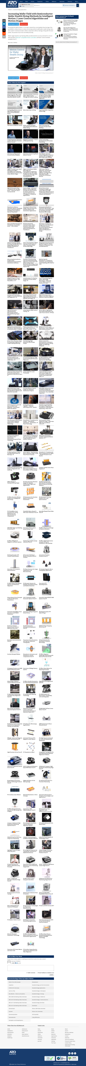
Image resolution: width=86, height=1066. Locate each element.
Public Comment (31, 972)
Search (66, 1030)
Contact (66, 1036)
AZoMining (9, 1037)
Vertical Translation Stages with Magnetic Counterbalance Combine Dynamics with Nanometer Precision (70, 36)
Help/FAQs (53, 1039)
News (39, 1029)
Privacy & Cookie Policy (70, 1041)
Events (52, 1032)
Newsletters (67, 1034)
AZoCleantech (10, 1032)
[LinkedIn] (4, 23)
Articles (39, 1030)
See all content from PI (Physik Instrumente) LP (66, 42)
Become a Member (69, 1032)
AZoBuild (9, 1036)
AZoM (8, 1029)
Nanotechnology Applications (19, 9)
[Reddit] (4, 33)
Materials (53, 1034)
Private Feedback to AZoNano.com (46, 972)
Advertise (67, 1037)
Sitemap (53, 1041)
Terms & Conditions (69, 1039)
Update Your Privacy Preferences (18, 1064)
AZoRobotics (10, 1030)
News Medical (25, 1034)
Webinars (40, 1036)
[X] (4, 30)
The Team (53, 1043)
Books (52, 1029)
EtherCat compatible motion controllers (26, 37)
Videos (39, 1034)
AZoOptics (9, 1034)
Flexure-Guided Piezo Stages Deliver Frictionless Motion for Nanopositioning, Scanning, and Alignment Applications (70, 22)
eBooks (52, 1030)
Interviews (40, 1037)
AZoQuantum (25, 1030)
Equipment (40, 1032)
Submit (51, 974)
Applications (54, 1036)
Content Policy (68, 1043)
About (66, 1029)
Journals (39, 1041)
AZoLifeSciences (25, 1036)
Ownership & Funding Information (70, 1045)
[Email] (4, 36)
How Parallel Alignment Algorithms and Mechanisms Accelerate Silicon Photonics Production (70, 29)
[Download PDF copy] (4, 20)
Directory (40, 1039)
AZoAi (23, 1032)
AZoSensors (24, 1029)
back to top (73, 1049)
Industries (53, 1037)
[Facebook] (4, 27)
